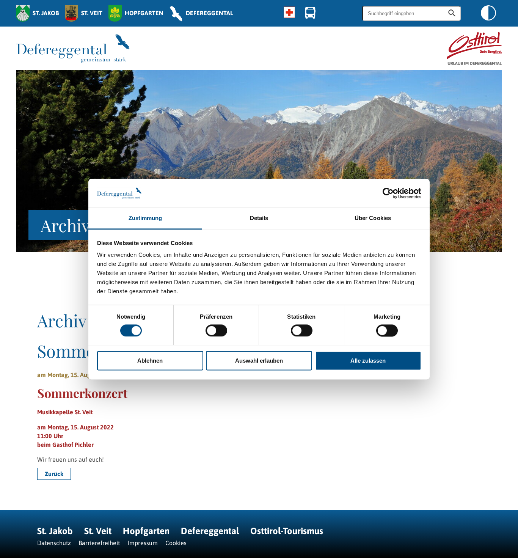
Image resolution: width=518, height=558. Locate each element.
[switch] (216, 330)
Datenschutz (54, 542)
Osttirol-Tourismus (286, 531)
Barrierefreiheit (99, 542)
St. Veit (97, 531)
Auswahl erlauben (259, 361)
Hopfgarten (146, 531)
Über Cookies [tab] (373, 218)
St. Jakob (55, 531)
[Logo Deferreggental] (73, 48)
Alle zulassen (368, 361)
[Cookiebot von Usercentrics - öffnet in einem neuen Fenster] (388, 193)
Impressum (142, 542)
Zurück (54, 473)
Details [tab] (259, 218)
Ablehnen (150, 361)
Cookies (176, 542)
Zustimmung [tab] (145, 218)
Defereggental (211, 531)
